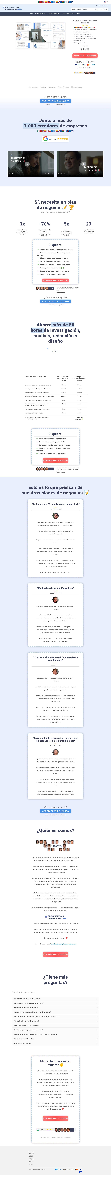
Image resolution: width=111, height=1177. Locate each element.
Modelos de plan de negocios (38, 1169)
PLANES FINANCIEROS (54, 13)
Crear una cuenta (105, 5)
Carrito (104, 9)
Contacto (31, 1164)
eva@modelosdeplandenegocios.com (63, 944)
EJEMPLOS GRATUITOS (67, 13)
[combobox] (84, 9)
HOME (31, 13)
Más (78, 13)
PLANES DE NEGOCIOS (40, 13)
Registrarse (98, 5)
